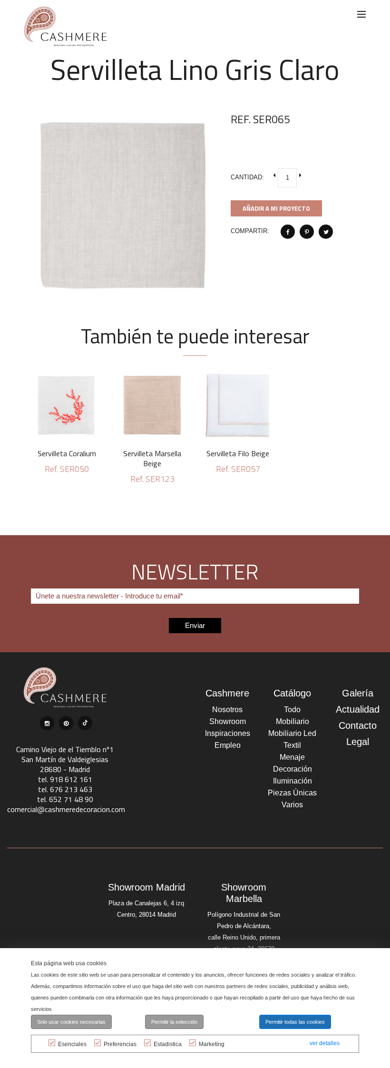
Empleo (227, 745)
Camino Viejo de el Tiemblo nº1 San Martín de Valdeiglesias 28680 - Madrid (65, 759)
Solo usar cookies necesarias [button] (71, 1022)
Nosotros (227, 709)
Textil (292, 745)
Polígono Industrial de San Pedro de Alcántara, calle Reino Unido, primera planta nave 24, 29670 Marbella (243, 937)
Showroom (227, 721)
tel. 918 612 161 (65, 779)
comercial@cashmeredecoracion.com (66, 809)
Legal (357, 741)
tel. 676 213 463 (65, 789)
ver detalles (325, 1043)
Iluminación (292, 781)
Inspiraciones (227, 733)
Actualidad (358, 709)
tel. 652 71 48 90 (65, 799)
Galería (357, 693)
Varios (292, 805)
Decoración (292, 769)
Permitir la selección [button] (174, 1022)
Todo (292, 709)
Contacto (358, 725)
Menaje (292, 757)
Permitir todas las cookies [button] (295, 1022)
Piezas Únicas (292, 793)
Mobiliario (292, 721)
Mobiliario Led (292, 733)
